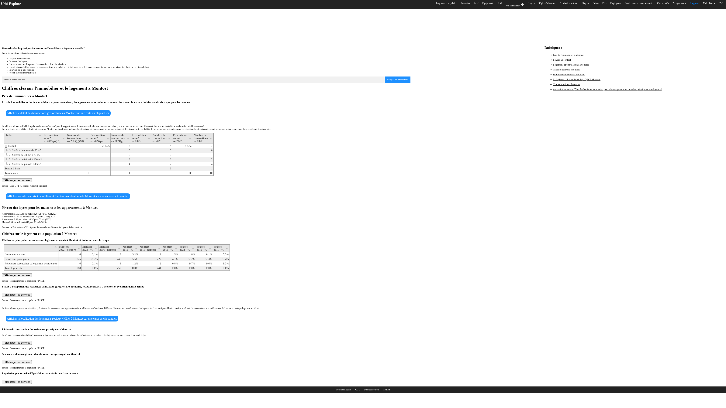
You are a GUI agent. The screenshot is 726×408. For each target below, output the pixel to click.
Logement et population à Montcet (571, 64)
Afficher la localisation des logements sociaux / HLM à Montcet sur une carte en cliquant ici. (62, 318)
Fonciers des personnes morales (639, 3)
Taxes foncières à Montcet (566, 69)
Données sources (371, 389)
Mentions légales (343, 389)
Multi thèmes (709, 3)
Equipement (487, 3)
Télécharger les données (16, 180)
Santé (476, 3)
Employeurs (615, 3)
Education (465, 3)
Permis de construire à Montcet (569, 74)
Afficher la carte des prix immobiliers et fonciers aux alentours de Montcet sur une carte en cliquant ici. (68, 196)
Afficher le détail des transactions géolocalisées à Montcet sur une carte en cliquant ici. (58, 113)
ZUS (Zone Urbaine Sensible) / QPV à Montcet (576, 79)
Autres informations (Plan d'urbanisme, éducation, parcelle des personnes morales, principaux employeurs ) (607, 89)
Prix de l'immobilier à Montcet (568, 54)
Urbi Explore (11, 4)
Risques (585, 3)
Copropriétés (663, 3)
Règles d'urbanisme (547, 3)
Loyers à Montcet (562, 59)
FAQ (721, 3)
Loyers (531, 3)
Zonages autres (679, 3)
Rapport (694, 3)
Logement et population (446, 3)
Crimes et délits (600, 3)
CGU (357, 389)
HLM (499, 3)
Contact (386, 389)
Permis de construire (569, 3)
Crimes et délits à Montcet (566, 84)
